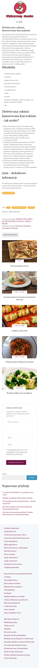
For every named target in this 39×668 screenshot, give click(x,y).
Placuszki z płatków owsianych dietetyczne (19, 642)
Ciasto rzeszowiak (10, 561)
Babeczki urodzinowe (11, 619)
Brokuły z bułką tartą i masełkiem (19, 393)
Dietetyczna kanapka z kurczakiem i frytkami (16, 227)
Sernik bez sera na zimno (13, 564)
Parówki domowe (10, 551)
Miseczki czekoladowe (12, 603)
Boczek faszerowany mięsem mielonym (18, 574)
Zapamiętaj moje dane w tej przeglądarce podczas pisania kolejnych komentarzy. (16, 452)
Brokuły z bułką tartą (11, 528)
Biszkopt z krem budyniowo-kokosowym (18, 639)
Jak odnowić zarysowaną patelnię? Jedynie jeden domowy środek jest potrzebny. (17, 513)
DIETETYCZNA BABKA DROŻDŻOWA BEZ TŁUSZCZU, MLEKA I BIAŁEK (17, 221)
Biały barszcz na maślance (13, 587)
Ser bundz (7, 593)
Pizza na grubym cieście (19, 266)
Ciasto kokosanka (10, 658)
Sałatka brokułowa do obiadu (14, 597)
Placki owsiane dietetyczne (13, 652)
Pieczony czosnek (10, 632)
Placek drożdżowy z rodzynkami (16, 548)
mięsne (31, 207)
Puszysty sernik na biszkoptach (15, 635)
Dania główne (8, 193)
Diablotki (7, 629)
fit (8, 207)
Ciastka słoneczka (10, 606)
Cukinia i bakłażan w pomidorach (16, 600)
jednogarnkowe (19, 207)
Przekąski (19, 388)
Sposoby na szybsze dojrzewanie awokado (17, 498)
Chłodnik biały (9, 590)
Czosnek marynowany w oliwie (15, 535)
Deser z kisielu (9, 610)
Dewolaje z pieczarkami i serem (15, 645)
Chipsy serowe (9, 626)
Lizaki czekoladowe (11, 558)
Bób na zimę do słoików (12, 583)
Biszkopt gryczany (10, 622)
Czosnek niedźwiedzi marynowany (16, 538)
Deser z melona (9, 554)
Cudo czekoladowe (11, 541)
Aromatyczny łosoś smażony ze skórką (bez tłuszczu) (19, 298)
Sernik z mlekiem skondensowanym (17, 655)
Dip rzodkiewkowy (11, 580)
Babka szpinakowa (10, 545)
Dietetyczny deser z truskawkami (16, 648)
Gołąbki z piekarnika (20, 331)
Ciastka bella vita (10, 532)
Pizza (19, 261)
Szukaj (4, 474)
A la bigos (7, 577)
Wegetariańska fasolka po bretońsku (20, 362)
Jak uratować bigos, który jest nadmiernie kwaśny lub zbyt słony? (17, 508)
